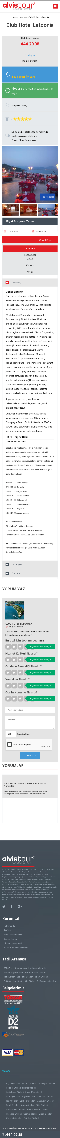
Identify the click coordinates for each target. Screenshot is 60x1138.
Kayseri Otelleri (13, 1083)
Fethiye (24, 17)
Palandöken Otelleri (34, 1092)
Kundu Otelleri (26, 1109)
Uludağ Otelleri (13, 1096)
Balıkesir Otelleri (27, 1101)
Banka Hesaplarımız (13, 934)
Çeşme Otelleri (30, 1114)
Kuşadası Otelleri (14, 1114)
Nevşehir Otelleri (45, 1096)
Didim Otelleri (45, 1114)
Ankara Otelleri (29, 1083)
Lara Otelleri (12, 1109)
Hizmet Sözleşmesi (13, 943)
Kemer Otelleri (28, 1105)
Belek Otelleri (12, 1105)
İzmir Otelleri (12, 1101)
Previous (6, 173)
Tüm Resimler (48, 197)
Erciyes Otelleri (29, 1088)
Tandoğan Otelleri (46, 1083)
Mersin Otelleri (41, 1109)
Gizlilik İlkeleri (10, 939)
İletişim (7, 930)
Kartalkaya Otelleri (15, 1092)
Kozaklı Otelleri (13, 1088)
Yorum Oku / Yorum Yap (24, 140)
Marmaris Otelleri (14, 1118)
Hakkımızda (9, 926)
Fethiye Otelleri (31, 1118)
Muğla (17, 17)
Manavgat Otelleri (45, 1101)
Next (54, 173)
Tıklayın (30, 55)
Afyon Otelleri (29, 1096)
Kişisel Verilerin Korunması (16, 947)
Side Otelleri (42, 1105)
